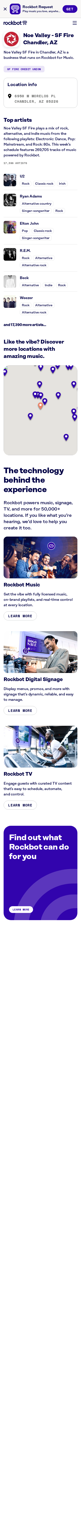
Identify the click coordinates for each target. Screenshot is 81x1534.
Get (70, 9)
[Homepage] (15, 23)
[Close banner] (5, 9)
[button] (40, 406)
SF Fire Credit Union (24, 69)
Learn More (20, 616)
